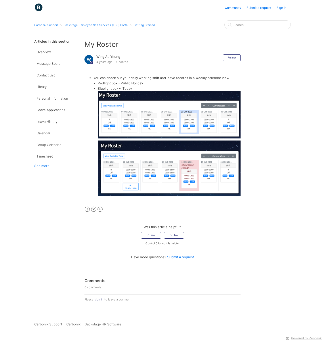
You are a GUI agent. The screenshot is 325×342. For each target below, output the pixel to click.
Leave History (46, 122)
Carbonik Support (46, 25)
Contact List (45, 75)
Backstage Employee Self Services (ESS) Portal (96, 25)
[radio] (151, 235)
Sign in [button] (281, 8)
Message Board (48, 63)
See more (42, 166)
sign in (98, 299)
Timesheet (44, 156)
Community (233, 8)
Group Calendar (48, 145)
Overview (43, 52)
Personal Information (52, 98)
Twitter (93, 209)
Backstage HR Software (103, 324)
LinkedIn (100, 209)
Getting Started (144, 25)
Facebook (87, 209)
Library (41, 87)
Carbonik (73, 324)
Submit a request (259, 8)
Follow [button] (232, 57)
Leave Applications (50, 110)
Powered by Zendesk (306, 338)
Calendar (43, 133)
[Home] (38, 10)
